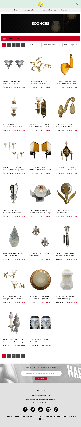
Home (16, 10)
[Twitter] (32, 409)
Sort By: (34, 45)
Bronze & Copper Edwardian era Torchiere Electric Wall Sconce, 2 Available (40, 126)
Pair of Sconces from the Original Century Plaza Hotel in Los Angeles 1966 (40, 169)
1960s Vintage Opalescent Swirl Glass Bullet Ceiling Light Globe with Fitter (13, 256)
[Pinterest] (56, 409)
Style (71, 417)
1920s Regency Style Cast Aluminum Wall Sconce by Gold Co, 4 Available (13, 342)
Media (40, 419)
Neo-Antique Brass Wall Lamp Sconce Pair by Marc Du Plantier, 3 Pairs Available (14, 169)
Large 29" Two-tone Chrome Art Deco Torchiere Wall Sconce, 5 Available (66, 256)
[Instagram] (48, 409)
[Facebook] (25, 409)
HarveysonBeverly (30, 10)
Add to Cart (19, 87)
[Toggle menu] (3, 4)
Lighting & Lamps (49, 10)
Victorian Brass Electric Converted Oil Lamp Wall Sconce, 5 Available (12, 126)
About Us (27, 417)
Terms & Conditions (56, 417)
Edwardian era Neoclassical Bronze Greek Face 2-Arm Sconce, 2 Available (66, 169)
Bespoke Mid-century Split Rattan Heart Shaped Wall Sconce (66, 83)
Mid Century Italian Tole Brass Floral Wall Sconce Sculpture (38, 83)
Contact (38, 417)
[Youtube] (40, 409)
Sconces (64, 10)
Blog (17, 417)
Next (23, 45)
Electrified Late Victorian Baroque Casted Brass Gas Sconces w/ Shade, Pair (13, 299)
